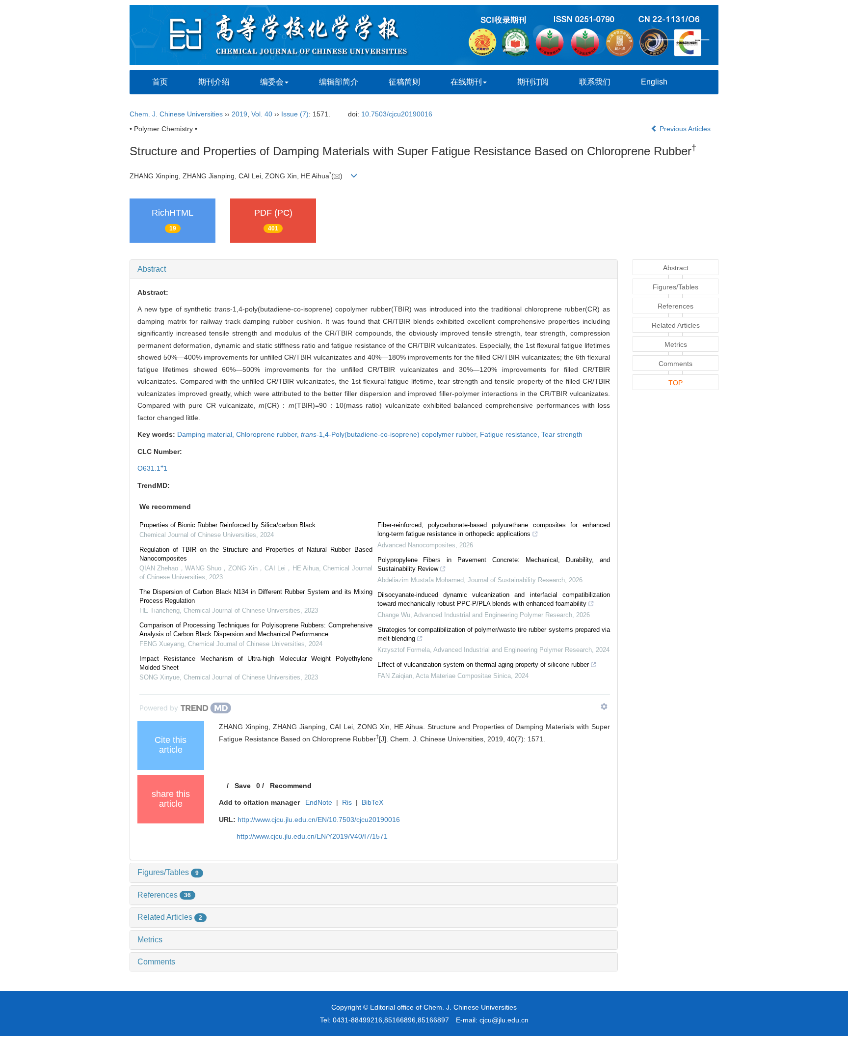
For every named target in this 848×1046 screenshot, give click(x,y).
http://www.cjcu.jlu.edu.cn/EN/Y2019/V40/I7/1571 (312, 836)
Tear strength (562, 434)
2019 (239, 114)
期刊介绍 (214, 82)
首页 (160, 82)
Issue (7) (295, 114)
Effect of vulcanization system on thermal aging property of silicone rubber (483, 664)
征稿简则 (404, 82)
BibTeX (372, 802)
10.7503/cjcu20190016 (396, 114)
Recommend (291, 786)
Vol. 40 (261, 114)
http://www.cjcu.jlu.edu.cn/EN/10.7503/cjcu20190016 (319, 819)
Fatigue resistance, (510, 434)
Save (243, 786)
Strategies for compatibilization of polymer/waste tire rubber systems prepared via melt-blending (493, 634)
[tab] (373, 269)
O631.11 (152, 468)
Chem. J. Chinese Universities (176, 114)
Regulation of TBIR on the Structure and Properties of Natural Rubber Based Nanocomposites (255, 554)
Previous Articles (685, 129)
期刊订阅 (533, 82)
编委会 (272, 82)
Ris (347, 802)
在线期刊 (466, 82)
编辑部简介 (338, 82)
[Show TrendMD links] (604, 706)
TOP (675, 383)
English (654, 82)
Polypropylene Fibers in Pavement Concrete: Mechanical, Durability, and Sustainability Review (493, 564)
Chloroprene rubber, (268, 434)
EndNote (318, 802)
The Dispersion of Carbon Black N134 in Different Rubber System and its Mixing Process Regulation (255, 596)
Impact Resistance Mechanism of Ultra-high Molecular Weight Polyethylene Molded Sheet (255, 663)
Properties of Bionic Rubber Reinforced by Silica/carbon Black (227, 525)
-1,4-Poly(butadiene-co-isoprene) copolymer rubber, (390, 434)
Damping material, (206, 434)
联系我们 (594, 82)
